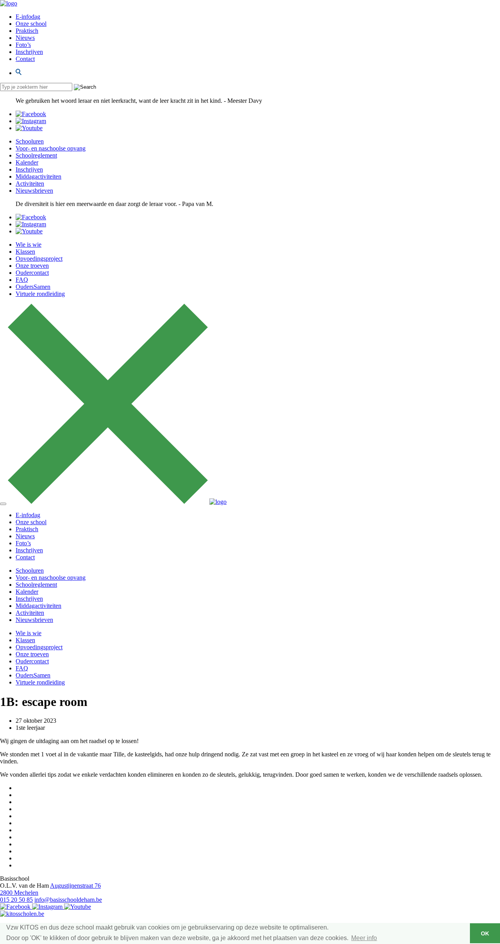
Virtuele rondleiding (40, 293)
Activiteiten (30, 183)
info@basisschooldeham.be (68, 899)
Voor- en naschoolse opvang (51, 148)
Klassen (25, 251)
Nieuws (25, 37)
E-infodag (28, 16)
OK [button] (485, 933)
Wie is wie (28, 244)
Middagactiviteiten (38, 176)
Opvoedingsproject (39, 258)
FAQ (22, 279)
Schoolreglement (36, 155)
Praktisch (27, 30)
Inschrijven (29, 51)
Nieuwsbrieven (34, 190)
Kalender (27, 162)
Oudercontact (32, 272)
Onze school (31, 23)
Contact (25, 59)
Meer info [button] (364, 938)
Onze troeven (32, 265)
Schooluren (30, 141)
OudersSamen (33, 286)
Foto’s (23, 44)
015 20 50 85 (16, 899)
